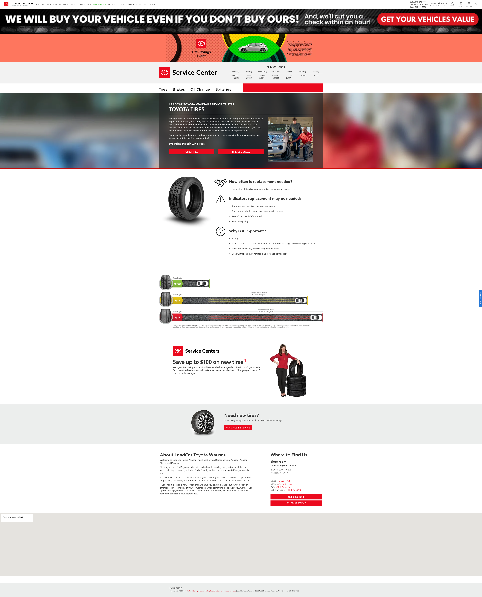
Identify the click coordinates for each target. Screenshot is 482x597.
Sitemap (195, 591)
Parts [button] (89, 4)
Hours (234, 591)
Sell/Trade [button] (63, 4)
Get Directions (296, 496)
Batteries (223, 89)
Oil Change (200, 89)
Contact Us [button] (141, 4)
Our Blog (152, 4)
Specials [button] (73, 4)
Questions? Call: (283, 88)
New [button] (37, 4)
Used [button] (43, 4)
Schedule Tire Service (238, 427)
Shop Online (52, 4)
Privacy (201, 591)
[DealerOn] (175, 588)
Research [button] (130, 4)
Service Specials (241, 151)
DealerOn (188, 591)
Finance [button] (111, 4)
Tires (163, 89)
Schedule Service (296, 503)
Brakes (179, 89)
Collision (121, 4)
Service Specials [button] (99, 4)
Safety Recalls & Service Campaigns (218, 591)
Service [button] (82, 4)
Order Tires (191, 151)
